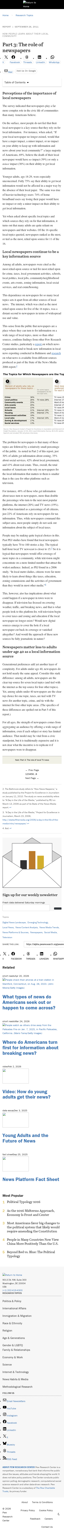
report (38, 344)
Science (7, 1364)
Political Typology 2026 (23, 1202)
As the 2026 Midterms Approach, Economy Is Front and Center (31, 1213)
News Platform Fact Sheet (30, 1179)
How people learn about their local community (25, 35)
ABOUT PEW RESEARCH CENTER (18, 1467)
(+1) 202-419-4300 (12, 1290)
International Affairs (14, 1308)
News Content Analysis (26, 927)
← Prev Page (32, 770)
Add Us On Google (26, 70)
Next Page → (32, 778)
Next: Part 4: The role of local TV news (32, 760)
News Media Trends (49, 927)
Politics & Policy (11, 1301)
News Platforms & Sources (15, 932)
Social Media (50, 932)
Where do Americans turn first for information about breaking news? (30, 1047)
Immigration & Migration (17, 1315)
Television (7, 937)
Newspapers (36, 932)
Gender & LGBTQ (12, 1345)
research (56, 353)
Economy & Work (12, 1357)
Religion (7, 1330)
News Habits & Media (15, 1379)
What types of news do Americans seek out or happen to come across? (28, 1002)
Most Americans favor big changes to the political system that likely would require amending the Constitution (33, 1227)
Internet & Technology (15, 1372)
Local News (8, 927)
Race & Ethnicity (12, 1323)
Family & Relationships (16, 1350)
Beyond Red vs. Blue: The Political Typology (31, 1254)
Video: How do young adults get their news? (26, 1094)
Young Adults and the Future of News (25, 1138)
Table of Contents (14, 82)
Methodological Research (17, 1386)
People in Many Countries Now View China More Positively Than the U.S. (33, 1242)
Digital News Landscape (14, 922)
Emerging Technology (38, 922)
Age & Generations (13, 1338)
